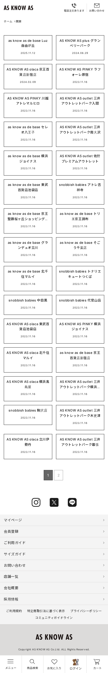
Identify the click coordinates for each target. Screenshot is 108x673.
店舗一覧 (11, 576)
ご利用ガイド (15, 543)
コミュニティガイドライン (54, 618)
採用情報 (11, 599)
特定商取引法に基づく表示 (46, 611)
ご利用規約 (14, 611)
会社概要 (11, 588)
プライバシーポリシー (86, 611)
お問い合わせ (15, 565)
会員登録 (11, 531)
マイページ (13, 520)
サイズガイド (15, 554)
